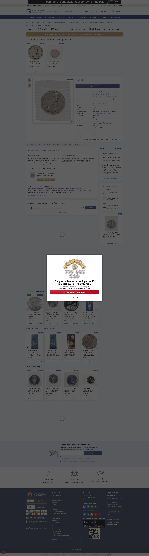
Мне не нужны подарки (74, 297)
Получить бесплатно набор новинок (74, 292)
